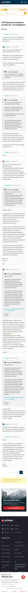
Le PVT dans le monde (5, 566)
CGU (3, 542)
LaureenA (7, 161)
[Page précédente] (10, 472)
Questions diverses (6, 6)
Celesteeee (7, 436)
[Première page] (7, 472)
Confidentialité (19, 542)
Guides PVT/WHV (6, 553)
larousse (7, 46)
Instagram (16, 525)
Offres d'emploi (6, 571)
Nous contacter (6, 561)
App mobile (18, 553)
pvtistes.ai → (23, 9)
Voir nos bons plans (13, 508)
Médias (17, 549)
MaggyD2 (7, 424)
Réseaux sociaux (6, 556)
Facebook (7, 525)
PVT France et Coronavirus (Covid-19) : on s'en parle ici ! (14, 23)
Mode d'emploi (5, 545)
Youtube (7, 532)
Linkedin (16, 528)
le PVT (15, 37)
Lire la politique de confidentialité (9, 586)
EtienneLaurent (8, 185)
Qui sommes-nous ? (20, 545)
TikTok (19, 532)
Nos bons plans (6, 549)
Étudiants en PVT (19, 556)
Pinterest (7, 528)
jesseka (7, 34)
